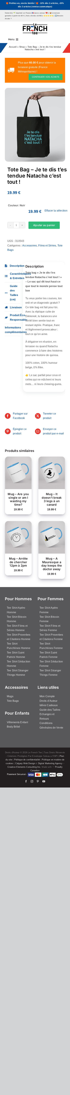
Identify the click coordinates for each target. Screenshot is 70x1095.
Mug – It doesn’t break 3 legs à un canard (52, 499)
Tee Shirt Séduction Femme (51, 663)
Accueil (13, 46)
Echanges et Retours (47, 716)
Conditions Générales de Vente (51, 725)
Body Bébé (13, 726)
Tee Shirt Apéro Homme (16, 610)
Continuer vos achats (45, 77)
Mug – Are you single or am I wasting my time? (18, 499)
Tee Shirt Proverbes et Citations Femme (51, 637)
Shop (22, 46)
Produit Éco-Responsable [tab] (15, 317)
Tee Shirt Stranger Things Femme (50, 672)
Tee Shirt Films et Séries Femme (50, 628)
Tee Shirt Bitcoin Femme (49, 619)
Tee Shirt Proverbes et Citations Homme (18, 637)
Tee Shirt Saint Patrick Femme (48, 655)
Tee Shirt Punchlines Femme (51, 646)
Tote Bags (13, 700)
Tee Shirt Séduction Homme (18, 663)
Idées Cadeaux (49, 705)
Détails (12, 476)
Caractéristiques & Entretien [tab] (15, 276)
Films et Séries (47, 245)
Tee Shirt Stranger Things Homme (17, 672)
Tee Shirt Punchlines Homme (18, 646)
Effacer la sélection (56, 210)
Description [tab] (15, 265)
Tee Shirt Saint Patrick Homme (16, 655)
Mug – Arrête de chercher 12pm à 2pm (18, 562)
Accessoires (29, 245)
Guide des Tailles (50, 709)
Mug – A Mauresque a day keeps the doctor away (51, 564)
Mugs (10, 696)
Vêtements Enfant (17, 722)
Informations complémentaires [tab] (13, 329)
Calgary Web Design (25, 763)
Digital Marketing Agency (50, 763)
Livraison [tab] (15, 307)
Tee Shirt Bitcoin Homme (16, 619)
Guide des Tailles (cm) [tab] (14, 293)
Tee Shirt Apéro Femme (49, 610)
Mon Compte (47, 696)
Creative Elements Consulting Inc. (24, 767)
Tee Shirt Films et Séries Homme (17, 628)
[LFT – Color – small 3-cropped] (35, 24)
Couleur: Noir (16, 205)
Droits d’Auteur (48, 700)
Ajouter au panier (44, 225)
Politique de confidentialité (27, 759)
